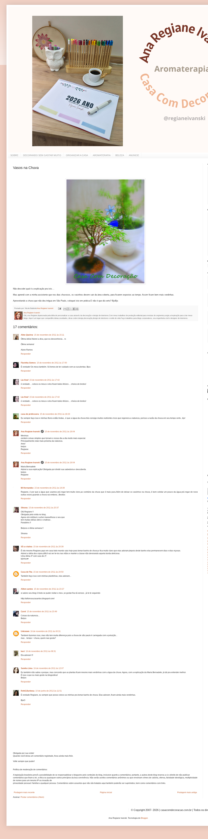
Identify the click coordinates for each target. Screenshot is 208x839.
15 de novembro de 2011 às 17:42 (44, 380)
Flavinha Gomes (28, 363)
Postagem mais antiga (187, 792)
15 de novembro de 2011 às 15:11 (49, 335)
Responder (26, 354)
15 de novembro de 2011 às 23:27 (49, 589)
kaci (23, 651)
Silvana (24, 508)
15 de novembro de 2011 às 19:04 (60, 431)
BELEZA (119, 155)
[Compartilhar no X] (71, 309)
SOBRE (14, 155)
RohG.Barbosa (27, 691)
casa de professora (30, 414)
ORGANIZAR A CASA (77, 155)
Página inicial (106, 792)
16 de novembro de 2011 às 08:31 (41, 651)
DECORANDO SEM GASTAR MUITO (42, 155)
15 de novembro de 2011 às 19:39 (49, 488)
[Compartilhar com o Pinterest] (77, 309)
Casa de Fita (26, 572)
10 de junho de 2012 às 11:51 (48, 691)
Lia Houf (24, 380)
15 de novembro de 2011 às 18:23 (55, 414)
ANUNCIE (134, 155)
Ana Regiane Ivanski (30, 431)
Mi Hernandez (27, 488)
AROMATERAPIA (101, 155)
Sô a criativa (26, 546)
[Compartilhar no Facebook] (74, 309)
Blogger (144, 818)
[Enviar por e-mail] (64, 309)
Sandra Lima (26, 668)
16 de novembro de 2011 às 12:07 (48, 668)
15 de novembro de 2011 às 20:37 (44, 508)
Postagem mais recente (24, 792)
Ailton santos (27, 589)
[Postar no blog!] (68, 309)
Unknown (25, 631)
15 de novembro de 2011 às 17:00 (52, 363)
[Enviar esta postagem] (59, 308)
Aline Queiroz (27, 335)
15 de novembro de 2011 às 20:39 (48, 546)
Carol (23, 611)
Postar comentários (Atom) (32, 797)
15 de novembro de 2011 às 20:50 (48, 572)
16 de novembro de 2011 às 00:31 (45, 631)
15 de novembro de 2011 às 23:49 (42, 611)
